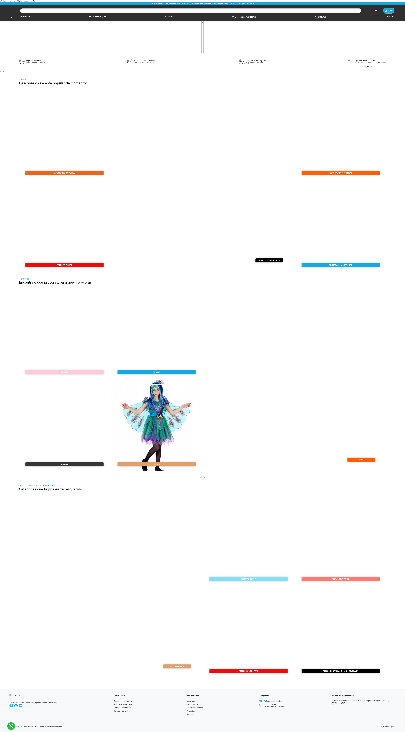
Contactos (389, 17)
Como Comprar (192, 704)
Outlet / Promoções (97, 17)
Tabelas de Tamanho (194, 708)
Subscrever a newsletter (124, 701)
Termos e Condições (122, 711)
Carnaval (322, 17)
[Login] (368, 10)
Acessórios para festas (245, 17)
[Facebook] (11, 706)
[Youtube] (20, 706)
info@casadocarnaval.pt (272, 701)
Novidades (169, 17)
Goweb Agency (389, 727)
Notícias (189, 714)
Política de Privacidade (123, 704)
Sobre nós (190, 701)
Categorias (25, 17)
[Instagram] (16, 706)
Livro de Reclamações (123, 708)
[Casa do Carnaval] (13, 17)
